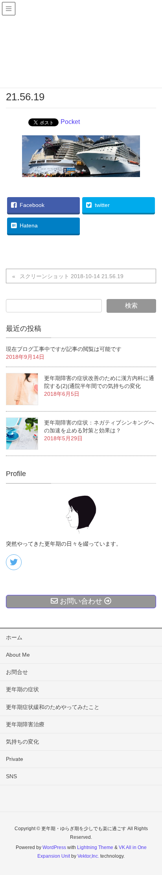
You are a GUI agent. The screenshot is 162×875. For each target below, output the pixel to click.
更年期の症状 (22, 689)
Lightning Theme (95, 847)
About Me (18, 655)
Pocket (70, 121)
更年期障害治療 (25, 724)
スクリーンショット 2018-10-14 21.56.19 (71, 276)
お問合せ (17, 672)
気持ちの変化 (22, 741)
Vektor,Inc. (88, 856)
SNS (11, 776)
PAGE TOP (149, 841)
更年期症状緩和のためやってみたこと (52, 707)
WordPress (54, 847)
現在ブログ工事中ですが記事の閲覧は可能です (64, 349)
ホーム (14, 637)
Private (14, 759)
